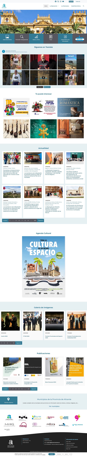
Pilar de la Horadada (33, 168)
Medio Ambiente (76, 168)
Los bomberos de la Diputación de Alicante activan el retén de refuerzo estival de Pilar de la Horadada (33, 175)
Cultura (51, 168)
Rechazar (59, 454)
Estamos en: (26, 439)
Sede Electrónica (76, 6)
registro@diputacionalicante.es (53, 442)
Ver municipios (54, 406)
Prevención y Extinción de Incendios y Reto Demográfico (10, 203)
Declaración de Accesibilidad (71, 446)
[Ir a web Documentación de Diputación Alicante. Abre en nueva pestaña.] (36, 39)
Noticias (5, 168)
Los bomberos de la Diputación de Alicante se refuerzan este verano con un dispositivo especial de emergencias (12, 209)
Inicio (46, 6)
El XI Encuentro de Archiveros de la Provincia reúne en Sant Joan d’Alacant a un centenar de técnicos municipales (74, 207)
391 (35, 220)
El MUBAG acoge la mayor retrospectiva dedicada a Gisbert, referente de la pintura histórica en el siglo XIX (32, 206)
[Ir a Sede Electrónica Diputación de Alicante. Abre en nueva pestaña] (7, 39)
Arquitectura (48, 202)
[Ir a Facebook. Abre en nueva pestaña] (56, 1)
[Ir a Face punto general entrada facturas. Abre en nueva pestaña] (51, 39)
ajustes (43, 454)
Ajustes (66, 454)
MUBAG (29, 202)
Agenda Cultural (43, 233)
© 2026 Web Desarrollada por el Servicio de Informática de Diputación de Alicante (43, 451)
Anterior (5, 220)
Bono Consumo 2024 (50, 382)
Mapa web (68, 448)
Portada (9, 168)
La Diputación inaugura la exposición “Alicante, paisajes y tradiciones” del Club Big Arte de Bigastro (53, 172)
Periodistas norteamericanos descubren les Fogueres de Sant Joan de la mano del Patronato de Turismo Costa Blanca (11, 173)
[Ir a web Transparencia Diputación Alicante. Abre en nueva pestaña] (21, 39)
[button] (83, 6)
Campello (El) (69, 168)
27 (28, 389)
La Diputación (53, 6)
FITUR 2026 (26, 336)
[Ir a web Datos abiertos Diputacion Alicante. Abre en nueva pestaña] (79, 39)
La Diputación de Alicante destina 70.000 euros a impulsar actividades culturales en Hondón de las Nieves (53, 209)
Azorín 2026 (4, 336)
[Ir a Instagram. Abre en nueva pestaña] (61, 1)
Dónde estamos (8, 402)
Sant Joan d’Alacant (74, 203)
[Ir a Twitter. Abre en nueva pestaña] (58, 1)
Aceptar (51, 454)
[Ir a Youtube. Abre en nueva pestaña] (63, 1)
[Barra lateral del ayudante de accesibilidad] (1, 13)
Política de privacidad (70, 443)
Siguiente (40, 220)
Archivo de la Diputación (71, 202)
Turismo (13, 168)
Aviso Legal (68, 441)
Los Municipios (65, 6)
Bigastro (47, 168)
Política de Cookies (70, 445)
